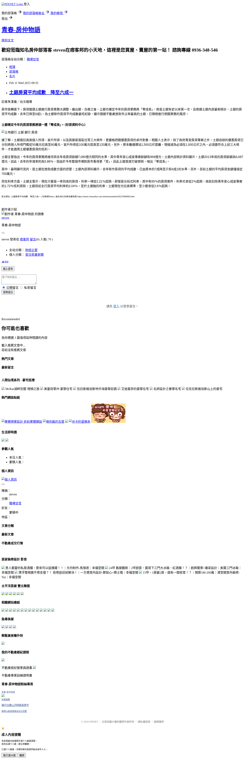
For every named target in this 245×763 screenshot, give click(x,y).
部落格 (13, 71)
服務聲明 (159, 721)
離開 (21, 755)
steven (5, 217)
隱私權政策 (144, 721)
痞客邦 (24, 239)
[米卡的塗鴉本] (79, 421)
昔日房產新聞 (34, 254)
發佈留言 (8, 292)
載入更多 (8, 268)
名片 (12, 76)
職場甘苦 (33, 59)
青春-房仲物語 (21, 29)
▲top (5, 261)
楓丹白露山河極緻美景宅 (15, 705)
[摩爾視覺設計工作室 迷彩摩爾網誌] (22, 421)
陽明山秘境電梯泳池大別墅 (14, 711)
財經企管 (31, 250)
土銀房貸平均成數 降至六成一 (41, 92)
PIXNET (94, 721)
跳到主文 (8, 40)
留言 (33, 239)
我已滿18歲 (9, 755)
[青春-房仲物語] (3, 695)
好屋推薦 (6, 699)
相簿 (12, 67)
